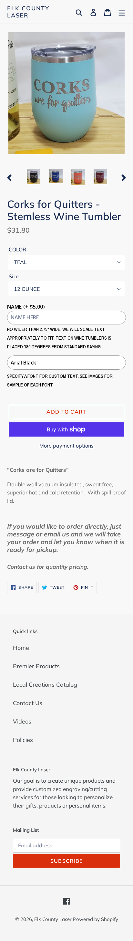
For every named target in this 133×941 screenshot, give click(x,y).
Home (21, 647)
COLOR (17, 249)
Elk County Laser (28, 12)
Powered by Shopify (95, 919)
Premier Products (36, 666)
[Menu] (122, 11)
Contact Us (27, 703)
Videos (22, 721)
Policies (23, 740)
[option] (34, 176)
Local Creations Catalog (45, 684)
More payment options (66, 445)
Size (14, 276)
